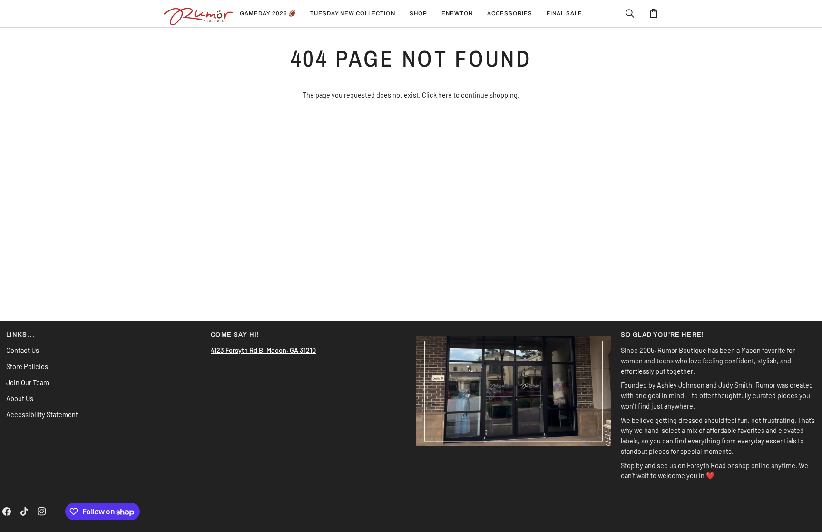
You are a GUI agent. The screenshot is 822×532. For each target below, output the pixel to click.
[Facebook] (6, 511)
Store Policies (27, 366)
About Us (19, 398)
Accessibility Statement (42, 414)
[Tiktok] (24, 511)
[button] (352, 13)
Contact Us (22, 350)
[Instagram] (42, 511)
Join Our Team (27, 382)
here (445, 94)
